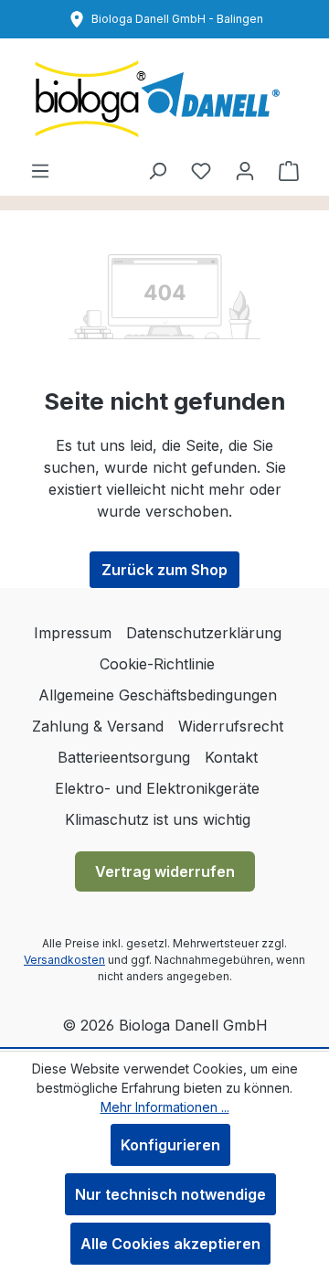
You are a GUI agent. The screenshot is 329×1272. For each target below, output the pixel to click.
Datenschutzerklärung (203, 633)
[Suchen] (157, 170)
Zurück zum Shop (164, 570)
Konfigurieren (170, 1145)
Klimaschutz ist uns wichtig (157, 819)
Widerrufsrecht (230, 726)
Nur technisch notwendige (170, 1194)
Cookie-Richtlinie (157, 664)
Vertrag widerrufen (165, 871)
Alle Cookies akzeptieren (170, 1244)
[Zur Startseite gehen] (164, 98)
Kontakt (231, 757)
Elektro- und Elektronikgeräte (157, 788)
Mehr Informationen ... (165, 1107)
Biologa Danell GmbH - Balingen (177, 19)
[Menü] (40, 170)
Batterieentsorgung (124, 757)
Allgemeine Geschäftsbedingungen (157, 695)
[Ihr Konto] (245, 170)
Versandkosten (64, 960)
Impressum (72, 633)
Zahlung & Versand (98, 726)
